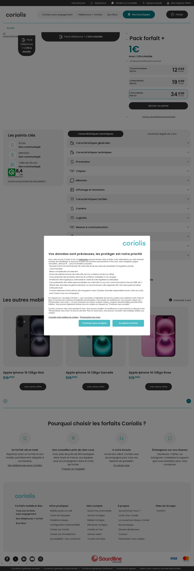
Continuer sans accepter (94, 323)
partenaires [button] (83, 259)
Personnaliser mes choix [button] (90, 317)
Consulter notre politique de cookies (63, 317)
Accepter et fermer (128, 323)
